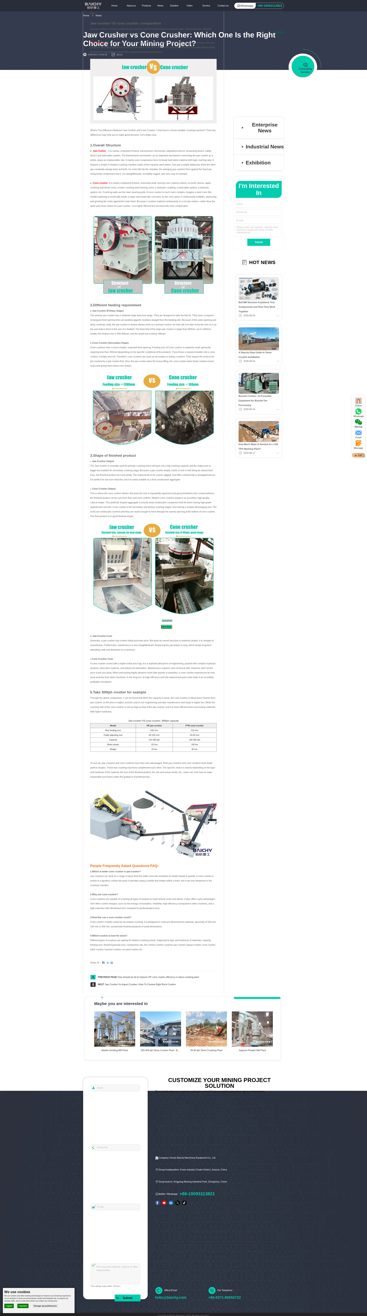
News (160, 5)
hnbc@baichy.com (170, 1297)
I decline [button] (23, 1306)
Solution (174, 5)
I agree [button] (9, 1306)
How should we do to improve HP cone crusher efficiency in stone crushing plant (158, 977)
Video (190, 5)
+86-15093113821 (197, 1193)
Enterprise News (265, 128)
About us (131, 5)
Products (146, 5)
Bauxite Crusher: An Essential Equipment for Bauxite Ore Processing (255, 400)
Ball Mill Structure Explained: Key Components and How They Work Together (257, 307)
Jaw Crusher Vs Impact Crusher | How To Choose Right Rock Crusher (140, 984)
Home (114, 5)
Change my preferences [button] (45, 1306)
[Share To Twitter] (108, 962)
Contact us (223, 5)
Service (206, 5)
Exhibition (258, 163)
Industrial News (265, 147)
